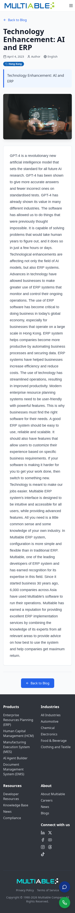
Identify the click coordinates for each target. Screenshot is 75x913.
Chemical (48, 728)
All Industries (51, 715)
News (7, 811)
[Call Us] (64, 902)
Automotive (49, 721)
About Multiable (53, 794)
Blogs (45, 813)
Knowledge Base (15, 805)
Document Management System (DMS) (13, 769)
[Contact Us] (64, 886)
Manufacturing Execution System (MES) (16, 747)
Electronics (49, 734)
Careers (47, 800)
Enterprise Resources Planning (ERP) (18, 720)
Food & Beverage (54, 740)
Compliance (12, 818)
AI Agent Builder (15, 758)
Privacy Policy (25, 890)
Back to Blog (17, 20)
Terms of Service (48, 890)
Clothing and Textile (56, 747)
